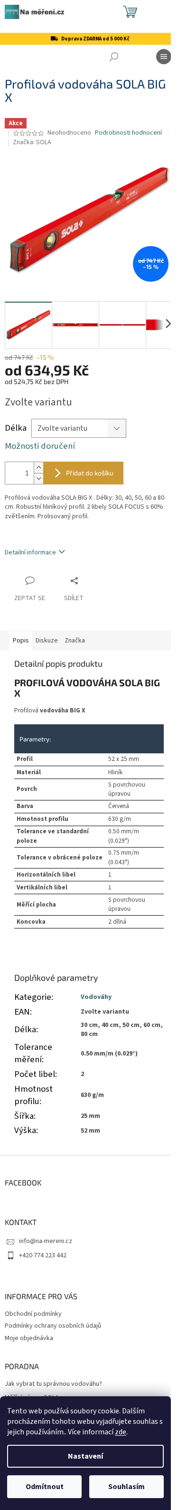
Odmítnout (45, 1486)
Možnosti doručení (40, 446)
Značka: (32, 142)
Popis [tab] (21, 640)
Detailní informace (30, 552)
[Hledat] (113, 56)
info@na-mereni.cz (45, 1241)
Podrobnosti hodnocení (128, 133)
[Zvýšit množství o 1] (38, 467)
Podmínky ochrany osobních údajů (53, 1326)
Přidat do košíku (89, 473)
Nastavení (85, 1456)
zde (120, 1432)
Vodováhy (96, 997)
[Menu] (163, 56)
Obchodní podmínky (33, 1314)
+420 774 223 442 (42, 1255)
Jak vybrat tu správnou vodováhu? (53, 1384)
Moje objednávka (29, 1338)
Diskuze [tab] (47, 640)
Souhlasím (126, 1486)
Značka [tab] (75, 640)
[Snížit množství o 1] (38, 478)
